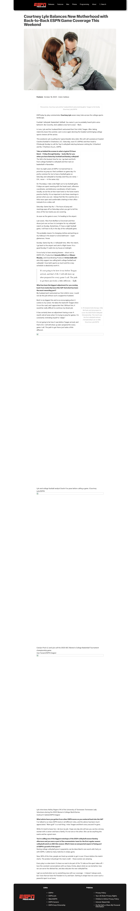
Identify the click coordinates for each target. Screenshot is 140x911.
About (94, 4)
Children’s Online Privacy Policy (107, 899)
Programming (84, 4)
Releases (51, 4)
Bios (67, 4)
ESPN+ (51, 893)
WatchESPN (52, 899)
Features (60, 4)
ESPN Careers (53, 902)
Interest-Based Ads (103, 902)
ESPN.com (52, 896)
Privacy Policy (101, 893)
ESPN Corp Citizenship (56, 905)
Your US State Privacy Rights (106, 896)
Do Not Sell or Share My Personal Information (108, 906)
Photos (74, 4)
